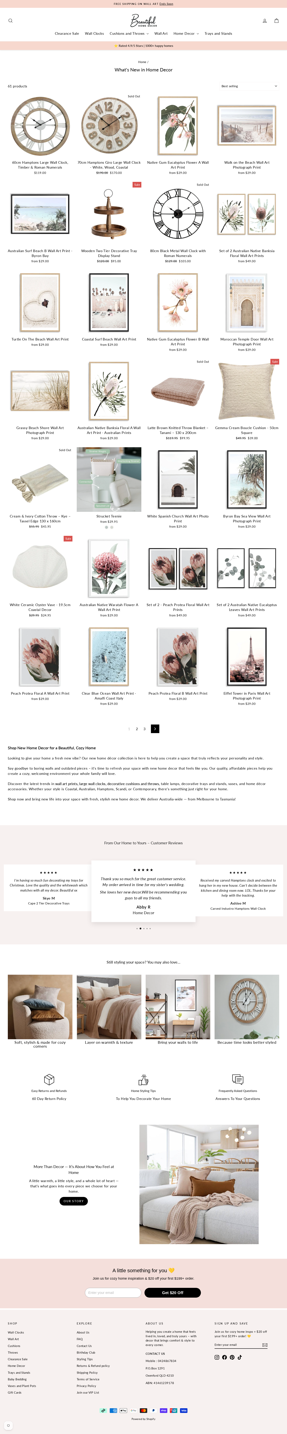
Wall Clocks (94, 33)
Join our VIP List (88, 1392)
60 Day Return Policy (49, 1098)
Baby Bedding (17, 1379)
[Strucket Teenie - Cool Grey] (112, 527)
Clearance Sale (67, 33)
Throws (13, 1352)
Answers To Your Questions (238, 1098)
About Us (83, 1332)
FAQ (80, 1339)
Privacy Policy (86, 1386)
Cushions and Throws (128, 33)
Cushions (14, 1346)
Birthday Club (86, 1352)
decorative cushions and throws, (133, 783)
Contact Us (84, 1346)
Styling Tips (85, 1359)
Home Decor (185, 33)
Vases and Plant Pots (22, 1386)
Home (142, 62)
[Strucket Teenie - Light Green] (106, 527)
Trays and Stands (218, 33)
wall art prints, (66, 783)
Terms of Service (88, 1379)
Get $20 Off (172, 1293)
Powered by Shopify (143, 1419)
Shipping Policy (87, 1372)
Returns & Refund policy (93, 1365)
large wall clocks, (92, 783)
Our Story (74, 1201)
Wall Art (161, 33)
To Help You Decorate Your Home (143, 1098)
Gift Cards (15, 1392)
